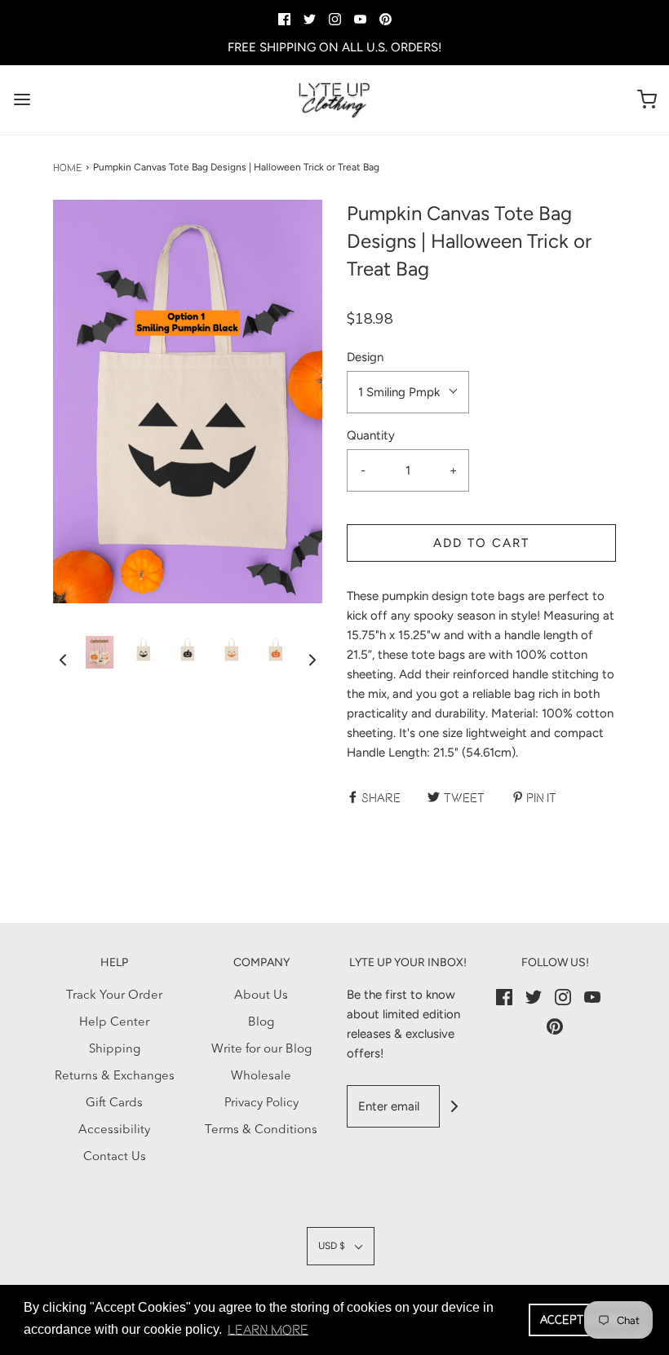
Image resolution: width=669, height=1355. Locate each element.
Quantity (371, 435)
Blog (261, 1023)
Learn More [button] (268, 1329)
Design (365, 357)
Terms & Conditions (261, 1130)
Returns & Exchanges (115, 1076)
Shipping (114, 1050)
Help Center (114, 1023)
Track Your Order (114, 996)
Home (67, 167)
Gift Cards (114, 1103)
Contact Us (114, 1157)
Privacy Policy (261, 1103)
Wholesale (261, 1076)
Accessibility (114, 1130)
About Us (261, 996)
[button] (63, 661)
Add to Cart (481, 543)
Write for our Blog (261, 1050)
